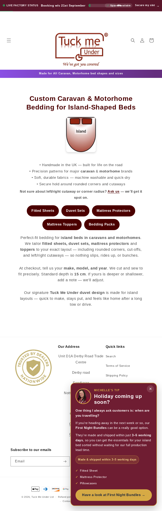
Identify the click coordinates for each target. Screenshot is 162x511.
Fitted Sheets (42, 210)
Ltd (52, 497)
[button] (9, 40)
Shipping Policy (117, 375)
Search (111, 356)
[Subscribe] (65, 461)
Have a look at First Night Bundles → (113, 495)
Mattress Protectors (113, 210)
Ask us (114, 191)
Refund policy (66, 497)
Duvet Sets (75, 210)
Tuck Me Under (40, 497)
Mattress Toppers (62, 224)
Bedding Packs (102, 224)
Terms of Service (118, 365)
